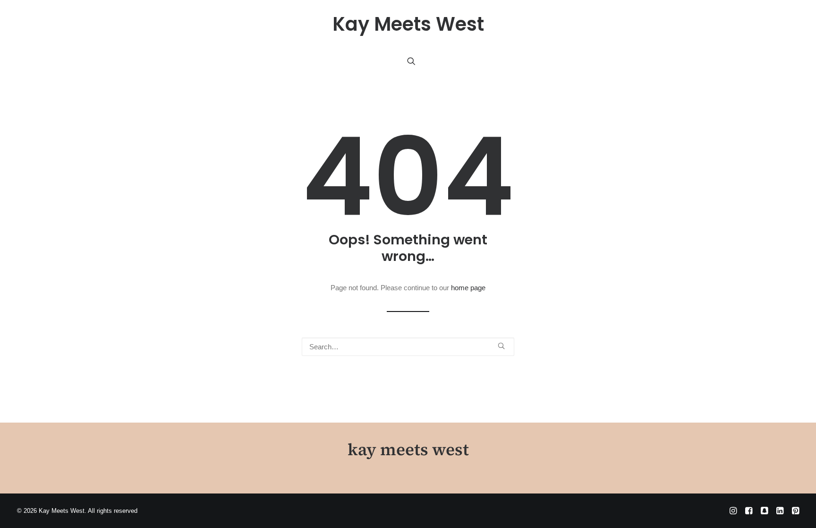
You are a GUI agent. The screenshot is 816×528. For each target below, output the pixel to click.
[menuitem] (411, 61)
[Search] (408, 347)
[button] (411, 61)
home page (468, 288)
